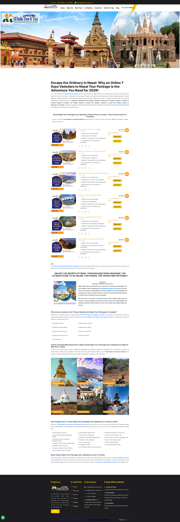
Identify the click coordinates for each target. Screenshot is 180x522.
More (55, 511)
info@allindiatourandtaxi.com (94, 487)
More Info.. (118, 141)
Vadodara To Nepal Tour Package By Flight (89, 195)
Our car (75, 494)
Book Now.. (118, 136)
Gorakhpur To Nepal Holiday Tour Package (89, 217)
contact (75, 498)
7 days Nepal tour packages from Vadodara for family (71, 424)
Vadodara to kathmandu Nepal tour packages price (67, 266)
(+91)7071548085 (91, 496)
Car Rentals (88, 8)
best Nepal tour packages (72, 94)
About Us (70, 8)
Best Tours (78, 8)
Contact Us (98, 8)
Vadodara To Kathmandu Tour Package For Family (91, 151)
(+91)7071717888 (90, 493)
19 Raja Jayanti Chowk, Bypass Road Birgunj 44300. (116, 506)
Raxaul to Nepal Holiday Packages (107, 462)
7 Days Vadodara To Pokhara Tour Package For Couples (93, 173)
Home (63, 8)
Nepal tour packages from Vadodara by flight (87, 349)
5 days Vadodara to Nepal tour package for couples (90, 314)
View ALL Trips (109, 8)
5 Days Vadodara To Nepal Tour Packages (89, 129)
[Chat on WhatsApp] (3, 517)
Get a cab (76, 490)
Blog (117, 8)
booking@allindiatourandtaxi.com (93, 490)
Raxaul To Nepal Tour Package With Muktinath (90, 239)
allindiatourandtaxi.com (83, 519)
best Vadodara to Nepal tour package (109, 288)
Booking (75, 506)
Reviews (75, 502)
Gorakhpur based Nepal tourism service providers (100, 317)
